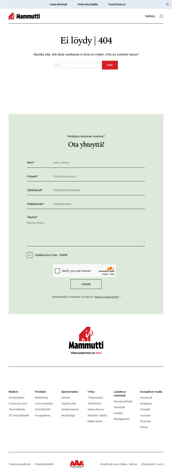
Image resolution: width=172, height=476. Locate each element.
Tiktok (143, 427)
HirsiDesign (68, 415)
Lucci (160, 464)
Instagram (146, 403)
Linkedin (145, 409)
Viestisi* (32, 217)
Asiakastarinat (70, 409)
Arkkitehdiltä (42, 409)
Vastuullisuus (95, 409)
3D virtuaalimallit (19, 415)
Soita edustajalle (88, 4)
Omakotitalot (16, 397)
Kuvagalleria (42, 415)
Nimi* (30, 162)
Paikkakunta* (35, 204)
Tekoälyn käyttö (97, 415)
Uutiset (65, 397)
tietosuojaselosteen (107, 296)
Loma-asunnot (18, 403)
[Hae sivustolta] (167, 4)
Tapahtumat (68, 403)
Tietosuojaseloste (19, 464)
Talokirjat (119, 407)
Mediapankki (122, 419)
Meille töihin (94, 421)
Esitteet (118, 413)
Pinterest (145, 421)
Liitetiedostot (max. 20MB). (51, 255)
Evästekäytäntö (44, 464)
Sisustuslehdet (123, 401)
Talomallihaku (17, 409)
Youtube (145, 415)
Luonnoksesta (43, 403)
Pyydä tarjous (116, 4)
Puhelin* (32, 176)
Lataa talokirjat (58, 4)
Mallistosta (41, 397)
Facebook (146, 397)
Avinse (133, 464)
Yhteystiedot (95, 397)
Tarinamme (94, 403)
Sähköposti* (35, 190)
